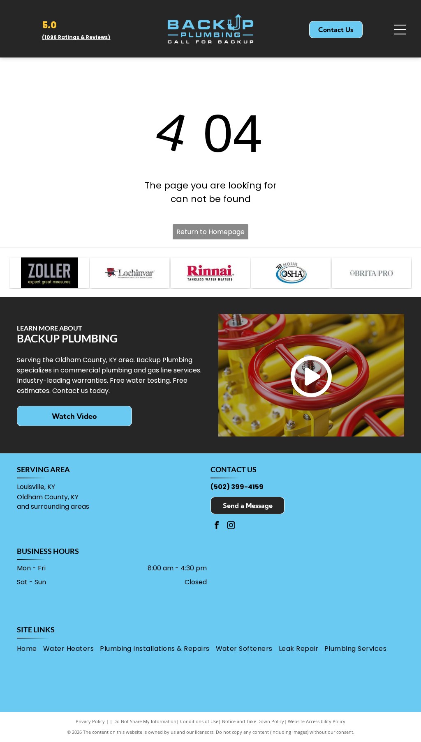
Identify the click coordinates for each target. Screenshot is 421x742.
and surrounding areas (53, 506)
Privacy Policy (90, 721)
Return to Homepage (210, 232)
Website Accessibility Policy (316, 721)
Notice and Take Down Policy (253, 721)
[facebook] (216, 526)
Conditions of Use (199, 721)
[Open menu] (400, 29)
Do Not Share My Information (144, 721)
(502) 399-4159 (237, 487)
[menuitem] (30, 649)
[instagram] (231, 526)
